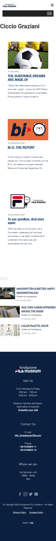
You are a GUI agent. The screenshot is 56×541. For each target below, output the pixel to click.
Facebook (20, 494)
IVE (31, 523)
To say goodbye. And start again (26, 221)
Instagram (25, 494)
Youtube (36, 494)
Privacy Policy (19, 512)
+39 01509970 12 (28, 449)
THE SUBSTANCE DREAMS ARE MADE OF (26, 77)
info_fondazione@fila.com (28, 435)
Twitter (31, 494)
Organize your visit (28, 409)
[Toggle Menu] (49, 13)
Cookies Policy (36, 512)
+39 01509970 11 (28, 446)
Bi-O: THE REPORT (21, 147)
